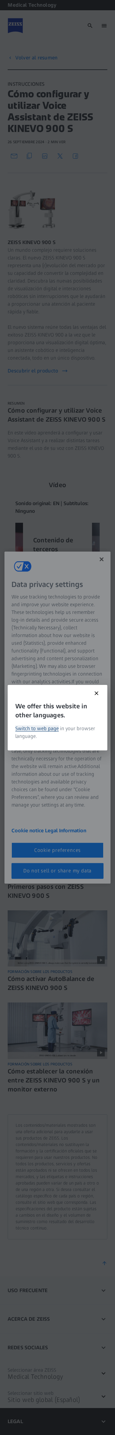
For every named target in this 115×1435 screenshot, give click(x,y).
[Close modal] (96, 693)
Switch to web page (37, 728)
